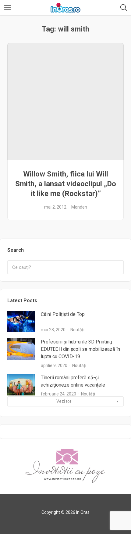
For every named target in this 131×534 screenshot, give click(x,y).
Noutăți (77, 329)
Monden (79, 207)
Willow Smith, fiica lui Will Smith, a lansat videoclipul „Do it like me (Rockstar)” (65, 184)
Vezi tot (63, 401)
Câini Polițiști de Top (63, 314)
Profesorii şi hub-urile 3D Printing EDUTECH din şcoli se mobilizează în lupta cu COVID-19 (80, 349)
